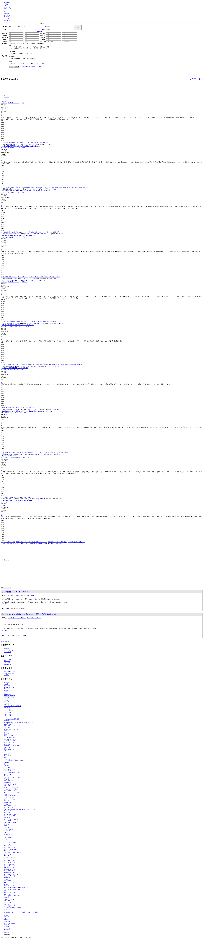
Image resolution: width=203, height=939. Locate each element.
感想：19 (36, 366)
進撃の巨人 (7, 785)
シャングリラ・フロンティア (12, 777)
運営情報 (6, 919)
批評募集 (6, 675)
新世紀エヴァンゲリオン (11, 787)
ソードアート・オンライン (11, 799)
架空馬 (17, 452)
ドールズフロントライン (34, 618)
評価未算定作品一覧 (9, 671)
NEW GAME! (7, 703)
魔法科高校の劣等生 (9, 870)
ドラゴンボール (8, 830)
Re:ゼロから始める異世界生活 (12, 706)
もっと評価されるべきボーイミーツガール (15, 592)
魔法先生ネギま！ (9, 877)
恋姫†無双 (7, 765)
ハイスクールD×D (9, 837)
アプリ (43, 232)
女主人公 (24, 142)
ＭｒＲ (23, 147)
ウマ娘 (13, 452)
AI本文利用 (29, 53)
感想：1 (34, 278)
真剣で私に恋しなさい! (10, 867)
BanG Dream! (7, 688)
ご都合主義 (38, 232)
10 (4, 95)
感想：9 (35, 189)
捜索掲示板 (7, 20)
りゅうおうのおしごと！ (11, 906)
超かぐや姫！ (7, 812)
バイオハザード (8, 835)
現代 (9, 103)
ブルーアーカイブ (9, 502)
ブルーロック (7, 855)
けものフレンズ (8, 762)
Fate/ (5, 693)
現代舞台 (69, 187)
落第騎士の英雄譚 (9, 899)
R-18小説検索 (7, 652)
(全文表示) (4, 603)
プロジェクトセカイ (9, 857)
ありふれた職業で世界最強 (11, 719)
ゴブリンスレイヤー (9, 774)
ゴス (23, 103)
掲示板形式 (13, 53)
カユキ (7, 608)
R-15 (11, 47)
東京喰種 (6, 824)
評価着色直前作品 (9, 673)
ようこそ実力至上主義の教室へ (13, 896)
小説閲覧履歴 (7, 2)
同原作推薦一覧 (5, 641)
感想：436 (38, 454)
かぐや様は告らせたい (10, 740)
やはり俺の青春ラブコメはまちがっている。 (16, 889)
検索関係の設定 (8, 664)
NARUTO (6, 701)
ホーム (6, 11)
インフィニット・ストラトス (12, 725)
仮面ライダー (7, 747)
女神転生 (6, 884)
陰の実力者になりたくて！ (11, 742)
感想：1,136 (40, 323)
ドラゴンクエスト (9, 829)
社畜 (51, 232)
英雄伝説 (6, 730)
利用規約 (6, 4)
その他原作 (7, 682)
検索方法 (47, 26)
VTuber (21, 407)
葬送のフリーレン (9, 800)
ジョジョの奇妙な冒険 (10, 784)
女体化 (38, 321)
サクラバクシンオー (47, 452)
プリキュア (7, 850)
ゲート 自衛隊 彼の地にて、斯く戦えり (15, 760)
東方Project (7, 825)
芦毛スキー (26, 457)
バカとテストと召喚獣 (10, 842)
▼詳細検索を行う (41, 31)
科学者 (47, 232)
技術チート (43, 364)
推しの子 (6, 734)
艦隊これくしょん (9, 749)
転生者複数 (49, 364)
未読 (192, 79)
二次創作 (6, 684)
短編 (27, 43)
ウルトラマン (7, 727)
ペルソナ (6, 859)
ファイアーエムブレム (10, 849)
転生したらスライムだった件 (12, 819)
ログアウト (7, 930)
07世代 (32, 452)
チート (44, 187)
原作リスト (7, 661)
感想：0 (31, 144)
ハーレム (49, 187)
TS (15, 407)
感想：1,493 (39, 499)
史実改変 (27, 452)
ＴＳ (27, 321)
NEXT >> (6, 97)
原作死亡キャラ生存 (58, 364)
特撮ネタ (85, 187)
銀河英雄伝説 (7, 755)
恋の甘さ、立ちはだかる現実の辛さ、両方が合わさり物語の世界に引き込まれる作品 (29, 614)
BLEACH (6, 690)
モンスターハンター (9, 886)
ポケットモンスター (9, 864)
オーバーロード (8, 732)
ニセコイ (6, 832)
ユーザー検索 (7, 659)
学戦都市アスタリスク (10, 739)
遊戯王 (6, 891)
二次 (196, 79)
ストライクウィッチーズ (11, 790)
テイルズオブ (7, 817)
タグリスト (7, 662)
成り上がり (25, 277)
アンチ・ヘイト (44, 48)
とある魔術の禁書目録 (10, 822)
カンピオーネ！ (8, 752)
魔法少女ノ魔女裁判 (9, 872)
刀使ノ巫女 (7, 827)
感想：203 (40, 233)
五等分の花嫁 (7, 770)
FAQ (5, 5)
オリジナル (4, 103)
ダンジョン (32, 277)
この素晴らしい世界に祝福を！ (13, 772)
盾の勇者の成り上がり (10, 805)
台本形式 (21, 53)
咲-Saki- (6, 775)
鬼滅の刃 (6, 754)
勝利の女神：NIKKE (9, 780)
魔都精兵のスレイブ (9, 869)
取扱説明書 (7, 7)
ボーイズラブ (24, 48)
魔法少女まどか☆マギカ (11, 874)
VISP (18, 502)
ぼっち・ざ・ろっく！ (10, 865)
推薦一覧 (6, 13)
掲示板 (44, 142)
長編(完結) (41, 43)
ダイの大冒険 (7, 802)
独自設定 (74, 364)
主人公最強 (39, 187)
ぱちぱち (24, 192)
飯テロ (44, 277)
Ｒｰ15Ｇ (70, 542)
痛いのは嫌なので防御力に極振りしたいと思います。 (19, 722)
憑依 (11, 48)
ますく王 (7, 635)
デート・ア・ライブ (9, 815)
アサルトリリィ (8, 715)
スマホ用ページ (8, 932)
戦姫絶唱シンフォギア (10, 795)
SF (25, 595)
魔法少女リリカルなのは (11, 876)
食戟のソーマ (7, 782)
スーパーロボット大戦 (10, 789)
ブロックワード (44, 63)
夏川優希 (24, 282)
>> (4, 98)
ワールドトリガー (9, 909)
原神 (5, 764)
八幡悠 (24, 412)
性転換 (17, 48)
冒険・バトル (15, 103)
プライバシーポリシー (10, 923)
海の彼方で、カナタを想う (15, 595)
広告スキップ (7, 9)
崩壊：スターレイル (9, 860)
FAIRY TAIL (7, 691)
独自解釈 (79, 364)
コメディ (49, 142)
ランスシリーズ (8, 902)
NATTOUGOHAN (24, 326)
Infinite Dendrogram (9, 697)
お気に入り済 (14, 43)
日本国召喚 (7, 834)
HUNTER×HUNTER (9, 696)
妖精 (41, 142)
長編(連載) (33, 43)
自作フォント (7, 928)
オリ (200, 79)
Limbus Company (8, 698)
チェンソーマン (8, 810)
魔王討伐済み (62, 187)
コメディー (32, 321)
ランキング (7, 18)
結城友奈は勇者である (10, 892)
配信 (30, 232)
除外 (52, 144)
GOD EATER (7, 694)
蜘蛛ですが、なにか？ (10, 757)
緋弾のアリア (7, 845)
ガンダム (6, 750)
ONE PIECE (7, 704)
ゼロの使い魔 (7, 794)
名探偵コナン (7, 881)
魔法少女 (19, 142)
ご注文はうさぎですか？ (11, 769)
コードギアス (7, 767)
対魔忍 (6, 804)
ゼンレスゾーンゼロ (10, 326)
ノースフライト (57, 452)
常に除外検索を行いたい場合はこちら (30, 66)
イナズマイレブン (9, 724)
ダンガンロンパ (8, 807)
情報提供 (6, 924)
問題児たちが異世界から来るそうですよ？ (16, 887)
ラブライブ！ (7, 901)
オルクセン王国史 (9, 735)
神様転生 (42, 47)
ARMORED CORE (9, 687)
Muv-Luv (6, 700)
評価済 (22, 43)
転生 (48, 47)
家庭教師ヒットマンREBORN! (12, 745)
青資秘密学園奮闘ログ (78, 542)
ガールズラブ (34, 48)
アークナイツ (7, 709)
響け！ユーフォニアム (10, 847)
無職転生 (6, 879)
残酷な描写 (18, 47)
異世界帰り (55, 187)
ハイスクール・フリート (11, 839)
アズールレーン (8, 717)
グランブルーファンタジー (11, 759)
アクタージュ (7, 714)
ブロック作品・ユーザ (32, 63)
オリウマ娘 (38, 452)
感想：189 (39, 543)
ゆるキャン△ (7, 894)
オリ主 (36, 47)
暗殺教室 (6, 720)
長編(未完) (25, 58)
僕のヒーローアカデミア (11, 862)
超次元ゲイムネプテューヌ (11, 814)
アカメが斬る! (8, 712)
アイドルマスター (9, 710)
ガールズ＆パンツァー (10, 737)
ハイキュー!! (7, 840)
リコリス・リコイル (9, 904)
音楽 (24, 407)
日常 (33, 232)
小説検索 (6, 16)
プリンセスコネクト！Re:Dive (12, 852)
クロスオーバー (27, 47)
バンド (28, 407)
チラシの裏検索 (8, 650)
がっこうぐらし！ (9, 744)
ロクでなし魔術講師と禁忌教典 (13, 907)
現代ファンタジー (12, 277)
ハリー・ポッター (9, 844)
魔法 (38, 142)
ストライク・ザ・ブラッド (11, 792)
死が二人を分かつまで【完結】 (17, 618)
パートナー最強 (32, 142)
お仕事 (32, 407)
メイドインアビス (9, 882)
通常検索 (6, 648)
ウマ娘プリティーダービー (12, 412)
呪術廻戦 (6, 779)
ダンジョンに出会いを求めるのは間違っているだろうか (20, 809)
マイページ (7, 15)
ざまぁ (27, 232)
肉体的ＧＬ (57, 542)
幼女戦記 (6, 897)
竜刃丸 (23, 237)
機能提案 (6, 926)
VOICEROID (7, 707)
